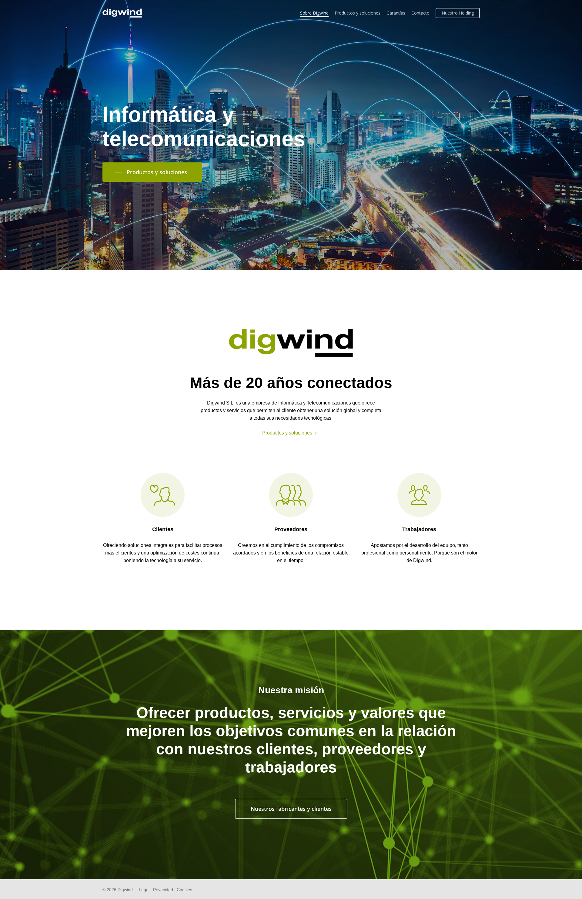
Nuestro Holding (458, 13)
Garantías (395, 13)
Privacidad (163, 889)
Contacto (420, 13)
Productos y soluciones (357, 13)
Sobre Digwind (314, 13)
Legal (144, 889)
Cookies (184, 889)
